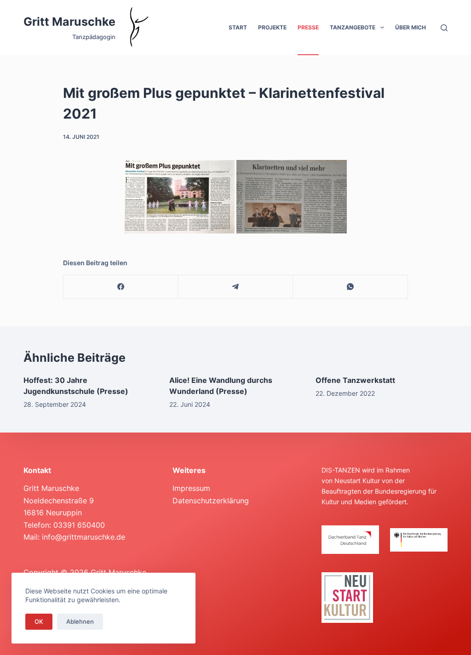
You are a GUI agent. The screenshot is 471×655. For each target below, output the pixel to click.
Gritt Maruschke (69, 21)
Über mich (410, 27)
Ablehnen (80, 621)
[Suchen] (444, 27)
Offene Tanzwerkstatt (355, 380)
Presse (308, 27)
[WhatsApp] (350, 287)
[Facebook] (120, 287)
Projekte (272, 27)
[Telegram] (235, 287)
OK (38, 621)
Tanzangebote (352, 27)
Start (238, 27)
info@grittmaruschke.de (83, 536)
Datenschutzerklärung (210, 500)
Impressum (191, 488)
